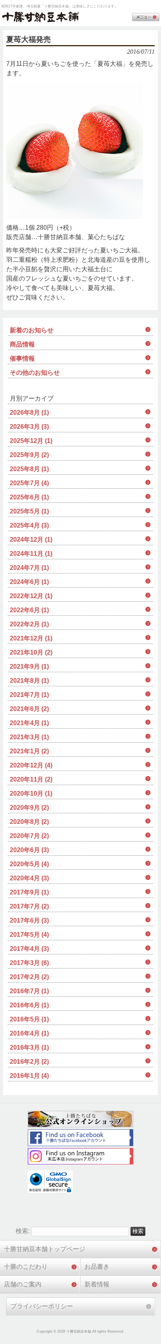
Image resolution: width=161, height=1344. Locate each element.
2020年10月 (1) (31, 793)
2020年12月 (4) (31, 765)
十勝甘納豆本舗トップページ (44, 1249)
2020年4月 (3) (29, 878)
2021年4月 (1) (29, 723)
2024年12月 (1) (31, 539)
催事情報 (22, 358)
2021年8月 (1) (29, 680)
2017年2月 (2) (29, 977)
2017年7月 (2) (29, 906)
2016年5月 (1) (29, 1019)
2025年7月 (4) (29, 483)
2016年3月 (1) (29, 1047)
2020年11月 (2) (31, 779)
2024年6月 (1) (29, 582)
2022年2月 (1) (29, 624)
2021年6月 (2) (29, 709)
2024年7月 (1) (29, 567)
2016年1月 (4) (29, 1075)
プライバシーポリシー (42, 1306)
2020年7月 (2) (29, 836)
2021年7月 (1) (29, 694)
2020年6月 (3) (29, 850)
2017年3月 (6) (29, 962)
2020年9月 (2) (29, 807)
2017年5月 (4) (29, 934)
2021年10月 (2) (31, 652)
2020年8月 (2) (29, 821)
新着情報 (96, 1284)
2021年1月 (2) (29, 751)
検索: (23, 1231)
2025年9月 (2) (29, 455)
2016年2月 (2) (29, 1061)
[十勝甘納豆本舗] (41, 17)
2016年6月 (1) (29, 1005)
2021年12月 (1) (31, 638)
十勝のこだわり (26, 1266)
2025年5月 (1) (29, 511)
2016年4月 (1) (29, 1033)
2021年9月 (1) (29, 666)
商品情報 (22, 344)
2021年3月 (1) (29, 737)
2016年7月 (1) (29, 991)
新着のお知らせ (32, 330)
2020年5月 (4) (29, 864)
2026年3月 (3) (29, 426)
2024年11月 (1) (31, 553)
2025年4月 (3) (29, 525)
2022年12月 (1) (31, 596)
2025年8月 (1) (29, 469)
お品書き (96, 1266)
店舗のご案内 (22, 1284)
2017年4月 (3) (29, 948)
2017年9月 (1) (29, 892)
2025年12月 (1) (31, 440)
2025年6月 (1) (29, 497)
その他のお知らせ (35, 372)
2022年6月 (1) (29, 610)
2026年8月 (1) (29, 412)
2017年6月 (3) (29, 920)
